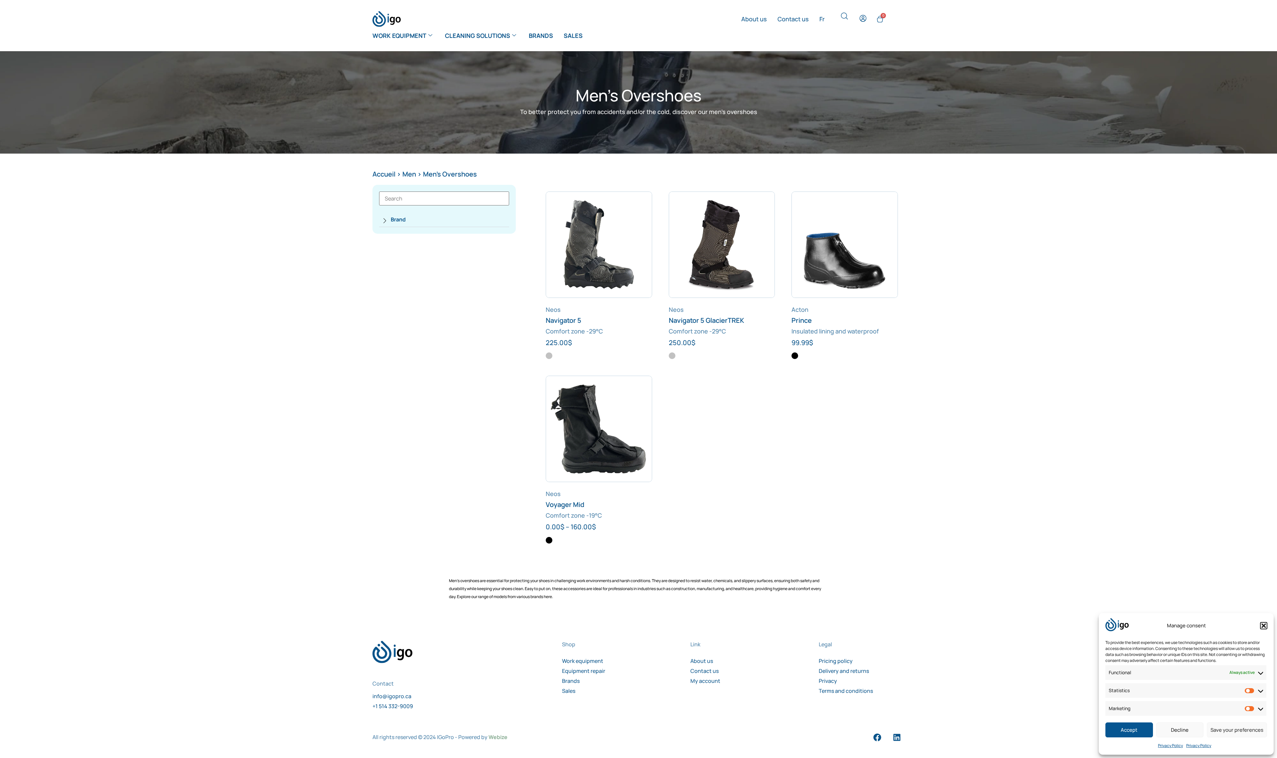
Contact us (793, 19)
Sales (573, 36)
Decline (1180, 729)
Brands (541, 36)
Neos (553, 310)
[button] (1263, 625)
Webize (498, 737)
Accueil (383, 174)
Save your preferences (1236, 729)
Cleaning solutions (477, 36)
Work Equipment (399, 36)
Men (409, 174)
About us (754, 19)
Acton (799, 310)
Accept (1129, 729)
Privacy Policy (1170, 745)
